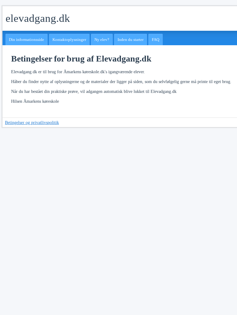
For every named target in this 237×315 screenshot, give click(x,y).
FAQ (155, 39)
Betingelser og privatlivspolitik (32, 122)
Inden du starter (130, 39)
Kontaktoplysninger (69, 39)
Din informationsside (26, 39)
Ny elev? (101, 39)
